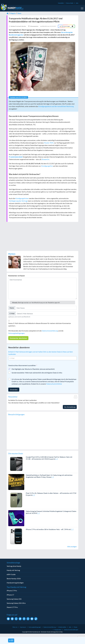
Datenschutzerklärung (50, 331)
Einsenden (14, 390)
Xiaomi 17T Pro (12, 607)
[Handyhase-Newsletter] (8, 618)
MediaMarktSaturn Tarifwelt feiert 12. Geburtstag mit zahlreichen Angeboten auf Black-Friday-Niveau (49, 476)
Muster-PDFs (49, 143)
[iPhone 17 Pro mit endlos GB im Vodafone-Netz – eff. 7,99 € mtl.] (16, 536)
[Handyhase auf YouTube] (31, 618)
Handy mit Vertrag (13, 570)
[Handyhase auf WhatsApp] (16, 618)
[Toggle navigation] (82, 8)
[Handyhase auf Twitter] (20, 618)
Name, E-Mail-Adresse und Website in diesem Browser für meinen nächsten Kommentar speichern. (39, 324)
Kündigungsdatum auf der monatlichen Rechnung (56, 106)
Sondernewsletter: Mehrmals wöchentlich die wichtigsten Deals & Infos (37, 373)
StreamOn (45, 159)
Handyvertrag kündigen (15, 583)
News (19, 13)
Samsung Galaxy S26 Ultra (16, 603)
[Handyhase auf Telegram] (12, 618)
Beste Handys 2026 (14, 578)
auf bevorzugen (65, 26)
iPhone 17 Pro (12, 590)
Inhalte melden (62, 627)
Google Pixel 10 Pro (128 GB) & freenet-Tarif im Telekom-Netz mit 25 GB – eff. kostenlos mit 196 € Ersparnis (49, 458)
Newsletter (61, 3)
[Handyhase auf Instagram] (28, 618)
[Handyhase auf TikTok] (35, 618)
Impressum (23, 627)
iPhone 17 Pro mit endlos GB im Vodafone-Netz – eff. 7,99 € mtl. (48, 529)
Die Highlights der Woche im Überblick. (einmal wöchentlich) (33, 369)
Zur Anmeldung (69, 407)
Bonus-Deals (69, 3)
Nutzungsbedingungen (16, 333)
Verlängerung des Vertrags (18, 201)
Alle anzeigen (72, 546)
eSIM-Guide (11, 574)
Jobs (77, 3)
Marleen (11, 254)
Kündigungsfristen (22, 198)
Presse (75, 627)
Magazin (13, 13)
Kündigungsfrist (47, 166)
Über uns (14, 627)
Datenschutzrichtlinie (54, 384)
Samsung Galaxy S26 (14, 599)
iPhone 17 (10, 595)
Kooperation (57, 629)
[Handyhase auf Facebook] (24, 618)
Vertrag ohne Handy (14, 566)
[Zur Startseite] (7, 13)
